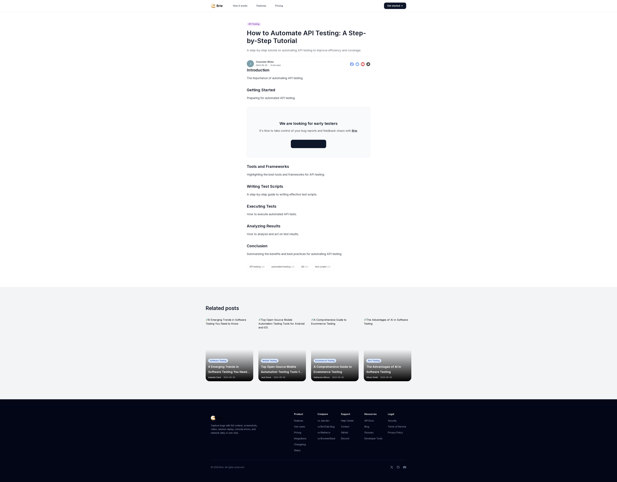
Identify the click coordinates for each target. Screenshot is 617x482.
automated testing (282, 266)
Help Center (347, 420)
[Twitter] (357, 64)
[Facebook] (352, 64)
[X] (391, 467)
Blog (366, 426)
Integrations (300, 438)
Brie (354, 130)
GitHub (344, 432)
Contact (345, 426)
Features (261, 5)
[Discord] (404, 467)
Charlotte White (265, 62)
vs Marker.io (323, 432)
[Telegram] (368, 64)
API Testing (253, 24)
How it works (240, 5)
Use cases (299, 426)
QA (304, 266)
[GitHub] (398, 467)
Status (297, 450)
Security (392, 420)
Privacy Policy (395, 432)
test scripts (323, 266)
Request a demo (308, 144)
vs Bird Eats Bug (326, 426)
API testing (257, 266)
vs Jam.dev (323, 420)
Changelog (300, 444)
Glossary (369, 432)
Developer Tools (373, 438)
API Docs (369, 420)
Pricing (279, 5)
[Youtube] (363, 64)
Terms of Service (397, 426)
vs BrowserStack (326, 438)
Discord (345, 438)
